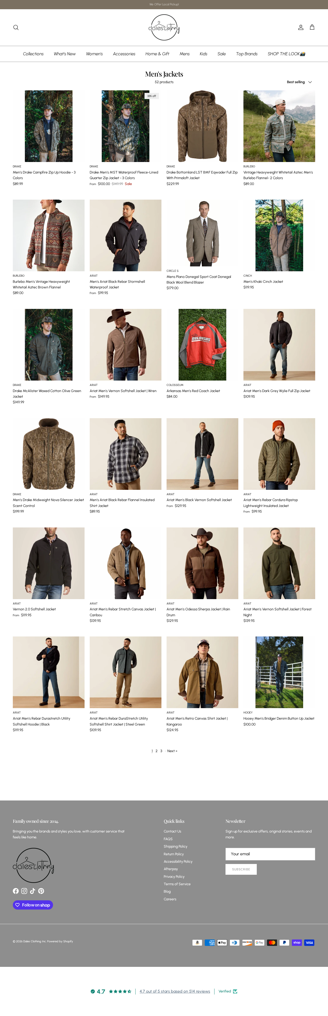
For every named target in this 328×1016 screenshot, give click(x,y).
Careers (170, 899)
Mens (185, 53)
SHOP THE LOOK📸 (286, 53)
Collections (33, 53)
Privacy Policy (174, 876)
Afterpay (171, 869)
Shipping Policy (175, 846)
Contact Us (172, 831)
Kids (203, 53)
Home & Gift (157, 53)
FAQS (168, 839)
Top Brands (247, 53)
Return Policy (174, 854)
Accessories (124, 53)
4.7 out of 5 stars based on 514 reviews (175, 991)
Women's (94, 53)
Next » (172, 751)
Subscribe (241, 869)
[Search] (16, 27)
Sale (222, 53)
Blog (167, 891)
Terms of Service (177, 884)
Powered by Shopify (60, 941)
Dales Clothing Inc (34, 941)
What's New (65, 53)
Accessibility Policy (178, 861)
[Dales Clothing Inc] (164, 27)
